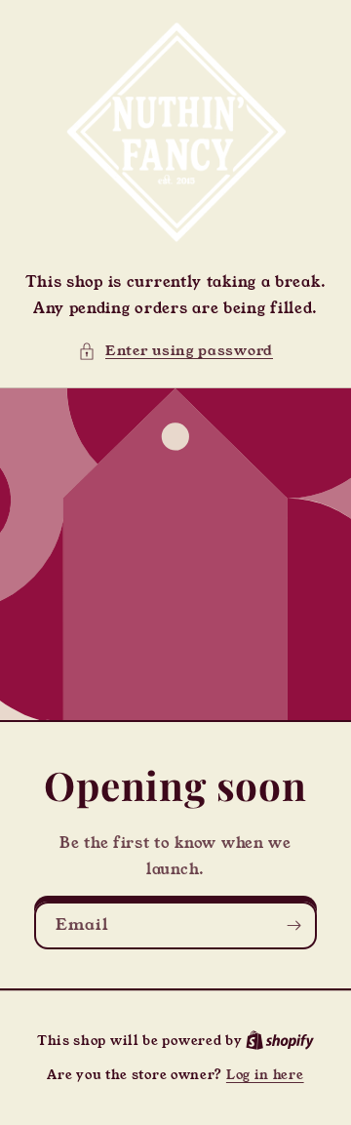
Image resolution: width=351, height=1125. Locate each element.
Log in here (265, 1074)
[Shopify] (280, 1040)
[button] (175, 351)
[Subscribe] (293, 925)
